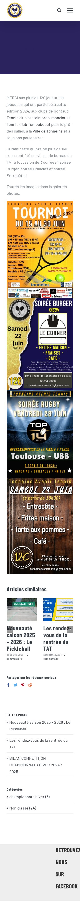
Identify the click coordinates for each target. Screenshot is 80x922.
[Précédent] (10, 629)
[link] (36, 117)
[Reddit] (30, 685)
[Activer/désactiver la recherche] (59, 10)
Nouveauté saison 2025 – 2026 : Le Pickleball (21, 638)
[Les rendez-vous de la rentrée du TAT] (58, 609)
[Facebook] (8, 685)
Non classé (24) (22, 807)
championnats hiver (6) (29, 796)
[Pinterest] (23, 685)
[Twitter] (16, 685)
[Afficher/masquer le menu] (70, 10)
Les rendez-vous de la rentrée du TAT (57, 638)
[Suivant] (70, 629)
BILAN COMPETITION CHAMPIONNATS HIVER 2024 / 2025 (35, 765)
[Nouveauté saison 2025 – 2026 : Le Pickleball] (22, 609)
